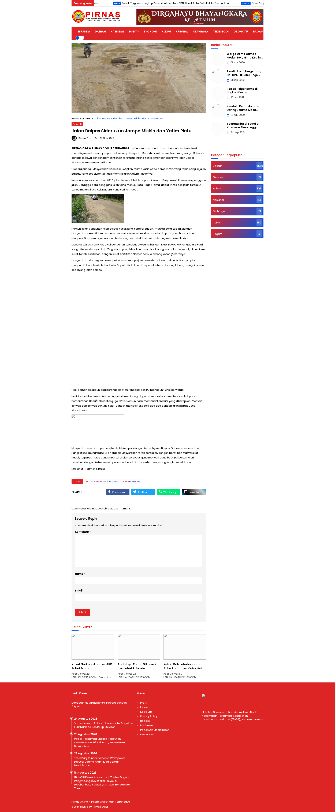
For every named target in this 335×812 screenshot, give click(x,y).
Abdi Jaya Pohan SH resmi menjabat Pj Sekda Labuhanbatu (91, 668)
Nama (79, 574)
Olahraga (219, 211)
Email (79, 590)
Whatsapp (170, 492)
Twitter (142, 492)
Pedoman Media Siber (154, 730)
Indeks (144, 707)
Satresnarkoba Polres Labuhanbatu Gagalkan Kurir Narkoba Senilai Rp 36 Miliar (103, 725)
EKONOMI (150, 31)
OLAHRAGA (200, 31)
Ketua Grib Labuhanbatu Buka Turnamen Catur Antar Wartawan (139, 668)
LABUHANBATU (131, 481)
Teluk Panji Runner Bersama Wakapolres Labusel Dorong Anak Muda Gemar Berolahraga (99, 761)
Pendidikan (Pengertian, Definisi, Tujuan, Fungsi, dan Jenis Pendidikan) (244, 74)
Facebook (118, 492)
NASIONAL (117, 31)
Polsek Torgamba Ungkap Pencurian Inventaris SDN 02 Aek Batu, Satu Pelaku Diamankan (156, 3)
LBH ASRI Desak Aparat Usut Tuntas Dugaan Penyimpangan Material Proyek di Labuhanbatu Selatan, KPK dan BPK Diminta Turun (102, 782)
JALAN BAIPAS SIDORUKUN (101, 481)
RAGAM (258, 31)
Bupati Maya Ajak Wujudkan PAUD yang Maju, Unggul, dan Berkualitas (184, 668)
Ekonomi (218, 177)
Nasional (218, 200)
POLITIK (134, 31)
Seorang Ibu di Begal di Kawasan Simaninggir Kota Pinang (243, 127)
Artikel (226, 3)
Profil (143, 702)
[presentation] (84, 658)
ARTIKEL (273, 31)
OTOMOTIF (240, 31)
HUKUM (166, 31)
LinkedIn (194, 492)
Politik (216, 222)
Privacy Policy (148, 716)
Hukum (217, 188)
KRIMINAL (182, 31)
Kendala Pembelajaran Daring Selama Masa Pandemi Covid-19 (243, 109)
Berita (98, 3)
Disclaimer (147, 725)
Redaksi (145, 721)
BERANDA (83, 31)
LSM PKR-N (147, 734)
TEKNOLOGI (221, 31)
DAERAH (100, 31)
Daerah (77, 124)
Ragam (217, 234)
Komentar (82, 532)
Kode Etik (146, 712)
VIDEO (287, 31)
